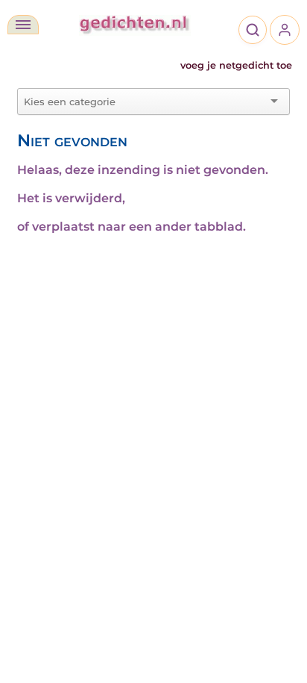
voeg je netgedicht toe (236, 65)
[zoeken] (252, 30)
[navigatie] (23, 24)
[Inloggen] (285, 30)
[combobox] (144, 101)
